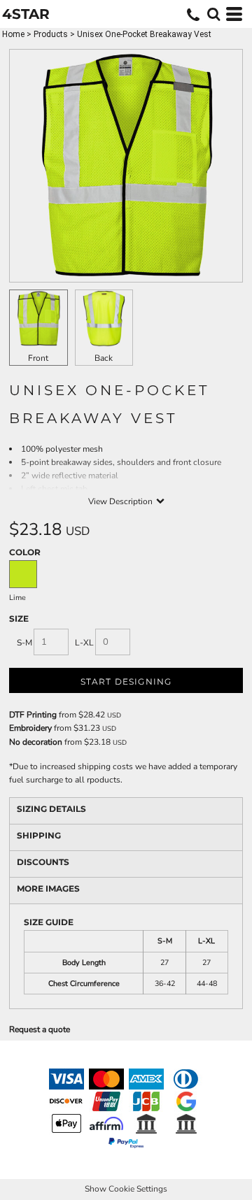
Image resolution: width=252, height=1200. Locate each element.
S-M (24, 642)
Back (103, 358)
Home (13, 34)
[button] (213, 14)
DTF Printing (33, 714)
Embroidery (30, 728)
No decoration (35, 742)
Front (38, 358)
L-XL (84, 642)
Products (51, 34)
